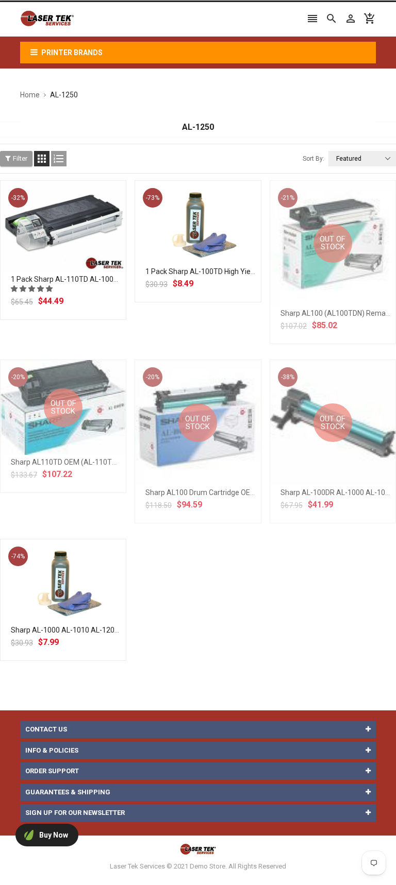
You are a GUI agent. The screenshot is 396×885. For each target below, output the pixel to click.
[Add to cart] (74, 259)
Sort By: (313, 158)
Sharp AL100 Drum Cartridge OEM (200, 492)
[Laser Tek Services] (198, 849)
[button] (32, 289)
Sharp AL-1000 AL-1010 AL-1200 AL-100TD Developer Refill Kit (113, 630)
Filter (20, 158)
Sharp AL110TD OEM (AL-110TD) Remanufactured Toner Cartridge (120, 462)
